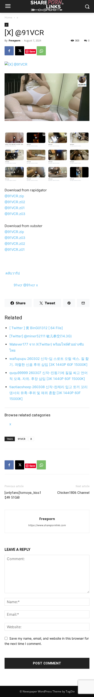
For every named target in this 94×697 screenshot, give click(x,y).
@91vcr (29, 285)
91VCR (21, 439)
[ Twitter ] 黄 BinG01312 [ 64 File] (36, 328)
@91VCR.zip (14, 196)
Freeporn (14, 40)
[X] (19, 50)
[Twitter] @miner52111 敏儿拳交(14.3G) (40, 336)
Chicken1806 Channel (73, 493)
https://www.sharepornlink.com (47, 525)
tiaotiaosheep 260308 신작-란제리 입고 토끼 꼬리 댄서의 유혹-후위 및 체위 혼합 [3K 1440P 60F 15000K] (48, 393)
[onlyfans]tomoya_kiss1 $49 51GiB (23, 495)
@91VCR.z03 (15, 214)
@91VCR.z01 (15, 208)
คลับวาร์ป (12, 273)
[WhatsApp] (41, 50)
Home (8, 17)
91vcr (18, 285)
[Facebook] (9, 50)
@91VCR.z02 (15, 202)
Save (32, 51)
